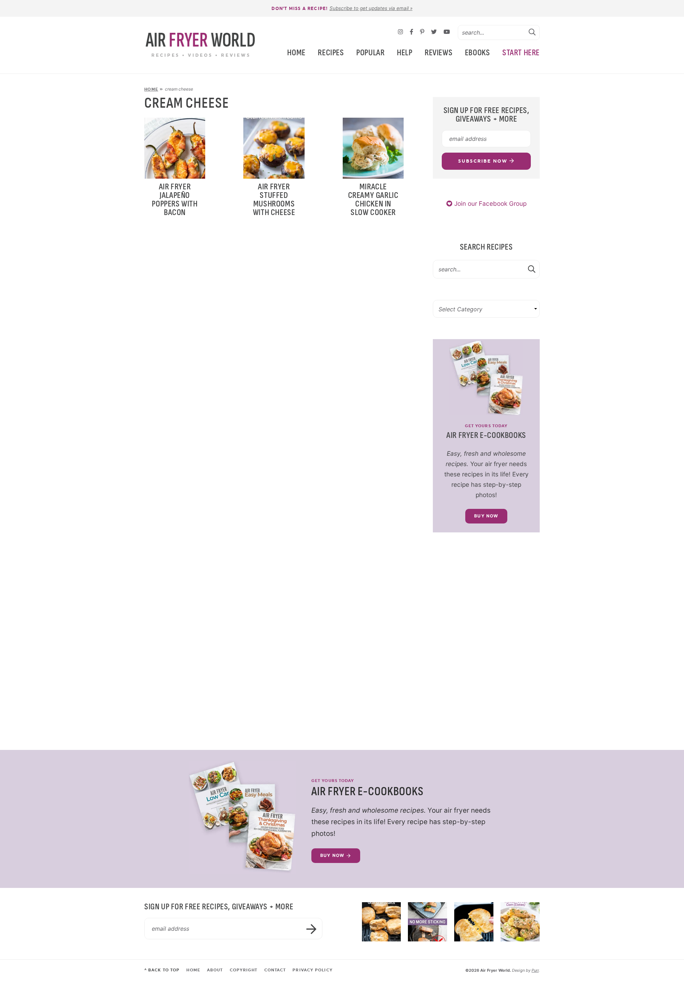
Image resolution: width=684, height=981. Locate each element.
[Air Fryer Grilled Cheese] (473, 921)
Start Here (521, 52)
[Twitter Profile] (435, 32)
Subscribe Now (483, 161)
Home (296, 52)
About (215, 970)
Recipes (331, 52)
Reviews (438, 52)
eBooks (477, 52)
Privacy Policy (312, 970)
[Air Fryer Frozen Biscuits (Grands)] (381, 921)
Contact (275, 970)
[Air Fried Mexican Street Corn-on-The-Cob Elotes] (520, 921)
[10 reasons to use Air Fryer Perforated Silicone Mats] (427, 921)
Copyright (244, 970)
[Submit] (532, 32)
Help (404, 52)
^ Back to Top (162, 970)
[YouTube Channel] (446, 32)
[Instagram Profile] (401, 32)
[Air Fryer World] (200, 45)
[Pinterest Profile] (423, 32)
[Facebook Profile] (412, 32)
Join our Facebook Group (489, 203)
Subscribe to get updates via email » (371, 8)
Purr (535, 970)
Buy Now (486, 515)
